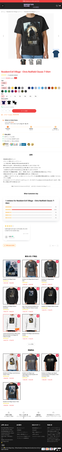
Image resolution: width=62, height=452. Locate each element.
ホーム (3, 11)
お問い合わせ (35, 434)
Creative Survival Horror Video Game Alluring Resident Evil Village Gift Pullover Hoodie (11, 335)
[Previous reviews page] (50, 245)
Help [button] (59, 450)
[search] (57, 6)
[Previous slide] (3, 36)
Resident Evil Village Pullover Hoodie (50, 306)
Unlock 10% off (3, 445)
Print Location (4, 98)
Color (2, 85)
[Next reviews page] (57, 245)
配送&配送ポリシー (37, 428)
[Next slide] (58, 36)
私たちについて (20, 428)
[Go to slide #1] (23, 62)
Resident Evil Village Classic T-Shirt (11, 401)
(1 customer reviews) (13, 75)
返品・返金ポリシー (37, 432)
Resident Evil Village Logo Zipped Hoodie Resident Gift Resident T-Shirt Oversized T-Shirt (50, 374)
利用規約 (19, 430)
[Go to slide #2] (31, 62)
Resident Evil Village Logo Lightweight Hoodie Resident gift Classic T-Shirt (30, 374)
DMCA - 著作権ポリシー (22, 434)
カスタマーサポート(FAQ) (38, 436)
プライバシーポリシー (22, 432)
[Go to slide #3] (38, 62)
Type (2, 80)
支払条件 (34, 430)
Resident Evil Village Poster (9, 279)
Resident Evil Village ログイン (14, 11)
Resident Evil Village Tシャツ (32, 11)
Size (2, 93)
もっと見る (31, 344)
